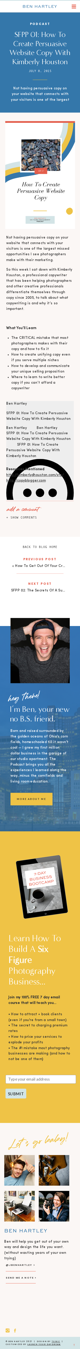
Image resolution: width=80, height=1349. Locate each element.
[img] (40, 493)
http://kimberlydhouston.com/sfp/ (35, 475)
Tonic (56, 1341)
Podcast (40, 24)
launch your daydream (44, 1344)
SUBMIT (16, 1093)
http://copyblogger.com (26, 481)
